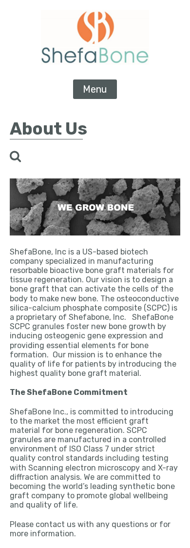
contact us (56, 524)
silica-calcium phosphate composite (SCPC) (90, 308)
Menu (95, 89)
